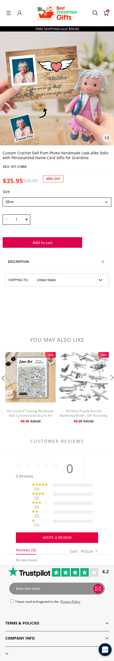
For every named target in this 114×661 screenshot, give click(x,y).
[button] (8, 13)
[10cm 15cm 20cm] (57, 201)
